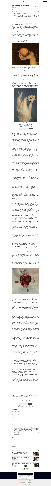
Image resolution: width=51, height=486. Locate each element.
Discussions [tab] (17, 450)
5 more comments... (14, 446)
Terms (27, 480)
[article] (25, 454)
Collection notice (31, 480)
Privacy (25, 480)
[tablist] (15, 417)
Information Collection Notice (25, 476)
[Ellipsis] (38, 424)
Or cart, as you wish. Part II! (15, 459)
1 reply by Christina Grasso (17, 434)
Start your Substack (23, 482)
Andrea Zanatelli (26, 294)
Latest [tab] (14, 450)
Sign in (49, 1)
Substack (22, 484)
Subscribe (44, 1)
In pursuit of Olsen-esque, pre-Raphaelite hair (20, 452)
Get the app (29, 482)
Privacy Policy (31, 476)
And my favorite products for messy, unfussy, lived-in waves (19, 453)
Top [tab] (12, 450)
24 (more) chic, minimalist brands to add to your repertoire (20, 458)
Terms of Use (29, 475)
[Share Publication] (42, 1)
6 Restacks (20, 409)
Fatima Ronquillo (26, 122)
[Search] (40, 1)
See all (13, 469)
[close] (32, 465)
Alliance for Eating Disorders (23, 159)
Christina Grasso (17, 454)
